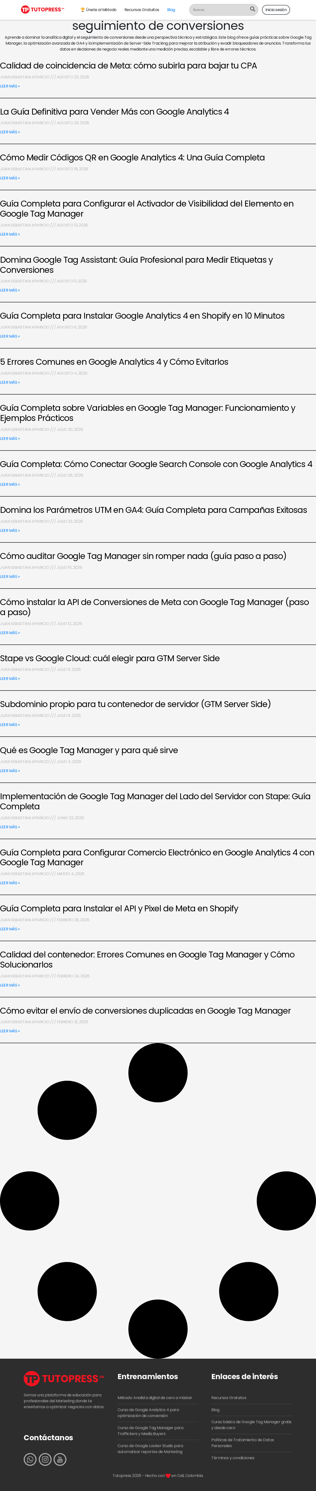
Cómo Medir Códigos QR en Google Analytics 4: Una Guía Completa (132, 157)
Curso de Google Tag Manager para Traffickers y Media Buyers (150, 1431)
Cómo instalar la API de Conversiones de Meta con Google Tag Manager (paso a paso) (154, 607)
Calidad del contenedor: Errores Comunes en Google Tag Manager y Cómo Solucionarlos (147, 960)
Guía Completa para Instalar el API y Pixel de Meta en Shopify (119, 908)
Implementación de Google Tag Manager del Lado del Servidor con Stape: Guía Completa (155, 801)
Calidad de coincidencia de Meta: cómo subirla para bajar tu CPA (128, 65)
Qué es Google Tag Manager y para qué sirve (89, 750)
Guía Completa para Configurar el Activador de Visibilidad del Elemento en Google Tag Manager (147, 209)
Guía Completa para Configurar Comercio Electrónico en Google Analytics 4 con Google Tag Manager (157, 857)
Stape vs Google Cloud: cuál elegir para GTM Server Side (110, 658)
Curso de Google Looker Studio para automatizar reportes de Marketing (150, 1449)
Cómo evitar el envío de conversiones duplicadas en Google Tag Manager (145, 1011)
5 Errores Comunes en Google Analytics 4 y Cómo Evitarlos (114, 362)
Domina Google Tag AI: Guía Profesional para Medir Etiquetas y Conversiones (136, 265)
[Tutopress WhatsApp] (30, 1459)
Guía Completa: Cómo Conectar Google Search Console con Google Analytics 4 (156, 464)
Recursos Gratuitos (141, 10)
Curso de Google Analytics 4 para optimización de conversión (148, 1413)
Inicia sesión (276, 10)
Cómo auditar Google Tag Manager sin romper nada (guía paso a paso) (143, 556)
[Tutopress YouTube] (60, 1459)
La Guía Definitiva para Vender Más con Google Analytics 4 (114, 112)
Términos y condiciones (232, 1458)
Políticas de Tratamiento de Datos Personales (242, 1443)
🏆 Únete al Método (98, 10)
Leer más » (10, 86)
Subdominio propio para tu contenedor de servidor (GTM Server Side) (135, 704)
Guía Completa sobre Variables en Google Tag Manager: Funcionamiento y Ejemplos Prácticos (147, 413)
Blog (171, 10)
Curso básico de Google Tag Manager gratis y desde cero (251, 1425)
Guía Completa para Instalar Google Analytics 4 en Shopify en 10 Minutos (142, 316)
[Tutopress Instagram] (45, 1459)
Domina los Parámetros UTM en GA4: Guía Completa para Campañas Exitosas (153, 510)
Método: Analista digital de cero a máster (155, 1398)
